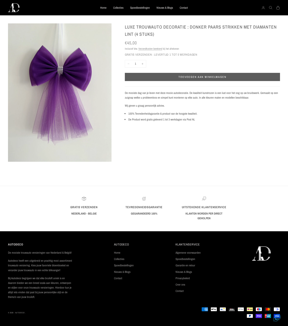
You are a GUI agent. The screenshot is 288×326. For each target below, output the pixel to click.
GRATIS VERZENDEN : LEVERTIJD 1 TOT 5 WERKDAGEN (161, 54)
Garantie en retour (185, 265)
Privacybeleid (183, 278)
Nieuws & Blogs (164, 8)
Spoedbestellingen (140, 8)
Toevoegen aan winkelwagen (202, 77)
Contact (184, 8)
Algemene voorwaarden (188, 252)
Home (103, 8)
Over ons (180, 284)
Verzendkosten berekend (150, 48)
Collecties (118, 8)
